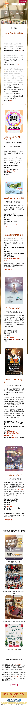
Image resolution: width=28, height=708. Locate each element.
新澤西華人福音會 (12, 432)
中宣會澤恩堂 (10, 337)
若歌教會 (9, 506)
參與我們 (22, 694)
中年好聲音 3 (20, 490)
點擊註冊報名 (8, 270)
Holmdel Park (10, 223)
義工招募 (16, 694)
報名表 (18, 64)
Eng (25, 8)
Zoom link (21, 50)
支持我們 (14, 696)
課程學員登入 (23, 1)
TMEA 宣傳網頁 (15, 339)
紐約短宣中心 (15, 676)
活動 (11, 694)
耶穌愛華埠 (18, 664)
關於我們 (6, 694)
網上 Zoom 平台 (11, 171)
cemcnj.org (14, 437)
